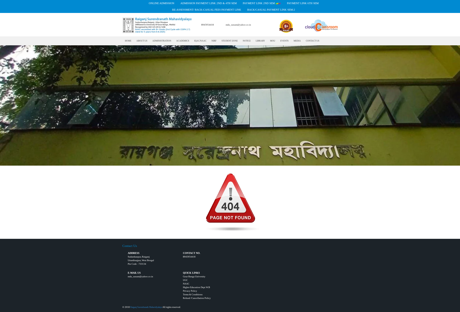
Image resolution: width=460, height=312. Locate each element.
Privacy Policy (190, 291)
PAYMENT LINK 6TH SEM (303, 3)
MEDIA (297, 41)
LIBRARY (260, 41)
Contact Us (312, 41)
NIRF (214, 41)
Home (128, 41)
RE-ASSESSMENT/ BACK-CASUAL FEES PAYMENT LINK (206, 9)
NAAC (186, 283)
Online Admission (161, 3)
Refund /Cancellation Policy (197, 298)
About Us (141, 41)
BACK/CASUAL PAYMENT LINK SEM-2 (271, 9)
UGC (185, 280)
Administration (161, 41)
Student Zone (230, 41)
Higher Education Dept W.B (196, 287)
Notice (247, 41)
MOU (272, 41)
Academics (182, 41)
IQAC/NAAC (200, 41)
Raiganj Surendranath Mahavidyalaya (146, 307)
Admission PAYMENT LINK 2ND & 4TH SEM (208, 3)
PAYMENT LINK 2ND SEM (259, 3)
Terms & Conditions (193, 294)
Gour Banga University (194, 276)
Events (284, 41)
